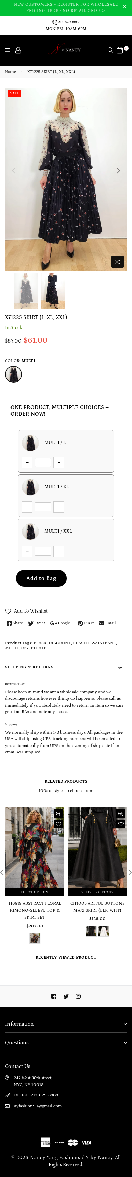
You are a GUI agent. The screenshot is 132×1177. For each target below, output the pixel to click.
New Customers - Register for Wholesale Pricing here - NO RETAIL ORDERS (66, 7)
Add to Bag (41, 578)
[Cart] (120, 49)
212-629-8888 (68, 22)
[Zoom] (117, 262)
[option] (66, 179)
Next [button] (118, 170)
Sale (14, 93)
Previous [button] (13, 170)
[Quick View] (58, 813)
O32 (25, 648)
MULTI (12, 648)
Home (10, 72)
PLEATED (40, 648)
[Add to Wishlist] (58, 824)
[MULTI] (13, 374)
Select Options (35, 892)
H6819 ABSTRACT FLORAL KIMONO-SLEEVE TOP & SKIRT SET (35, 910)
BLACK (40, 643)
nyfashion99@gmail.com (38, 1106)
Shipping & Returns (29, 667)
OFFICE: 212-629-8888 (36, 1095)
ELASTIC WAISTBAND (94, 643)
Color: (20, 361)
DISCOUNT (60, 643)
